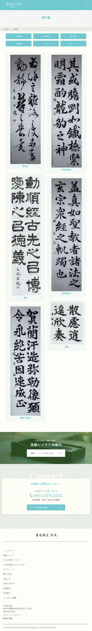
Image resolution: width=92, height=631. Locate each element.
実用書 (19, 43)
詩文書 (73, 36)
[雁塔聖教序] (66, 234)
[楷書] (66, 323)
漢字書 (46, 36)
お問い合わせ (8, 583)
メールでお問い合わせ (39, 507)
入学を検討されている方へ (14, 564)
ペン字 (46, 43)
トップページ (8, 550)
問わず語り (8, 574)
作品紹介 (7, 593)
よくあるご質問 (9, 597)
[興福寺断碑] (66, 111)
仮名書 (19, 36)
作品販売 (7, 588)
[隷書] (25, 235)
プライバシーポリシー (12, 614)
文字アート (73, 43)
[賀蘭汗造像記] (25, 361)
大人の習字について (11, 559)
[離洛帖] (25, 109)
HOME (6, 29)
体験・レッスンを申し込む (42, 453)
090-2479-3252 (9, 611)
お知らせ (7, 578)
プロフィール (8, 569)
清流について (8, 555)
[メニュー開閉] (86, 5)
